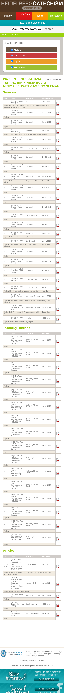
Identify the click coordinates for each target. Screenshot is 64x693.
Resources (19, 67)
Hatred (48, 291)
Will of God (23, 322)
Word (21, 134)
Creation (28, 105)
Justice (11, 134)
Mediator (33, 134)
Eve (23, 107)
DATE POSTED (47, 98)
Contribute (32, 661)
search (49, 29)
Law (16, 134)
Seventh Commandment (26, 301)
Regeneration (16, 107)
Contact (23, 661)
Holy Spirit (13, 181)
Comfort (30, 237)
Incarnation (21, 181)
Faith (19, 237)
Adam (22, 105)
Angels (30, 322)
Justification (13, 245)
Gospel (26, 134)
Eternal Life (23, 245)
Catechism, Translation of (35, 572)
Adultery (38, 301)
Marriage (7, 302)
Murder (32, 291)
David (6, 183)
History (17, 49)
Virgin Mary (30, 181)
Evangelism (12, 574)
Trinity (24, 237)
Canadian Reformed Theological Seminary (43, 654)
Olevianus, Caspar (24, 591)
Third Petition (14, 322)
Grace (34, 245)
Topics (17, 61)
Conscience (42, 245)
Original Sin (40, 105)
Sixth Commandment (16, 291)
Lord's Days (20, 55)
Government (40, 291)
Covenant (12, 591)
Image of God (14, 105)
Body (44, 301)
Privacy (41, 661)
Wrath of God (42, 134)
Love (33, 105)
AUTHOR (29, 98)
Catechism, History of (17, 572)
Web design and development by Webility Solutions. (32, 666)
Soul (48, 301)
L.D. (5, 98)
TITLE (13, 98)
